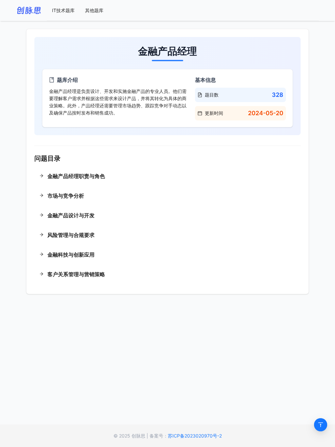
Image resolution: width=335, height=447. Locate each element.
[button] (167, 176)
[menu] (183, 10)
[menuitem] (63, 10)
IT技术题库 (63, 10)
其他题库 (94, 10)
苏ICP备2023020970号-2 (195, 435)
